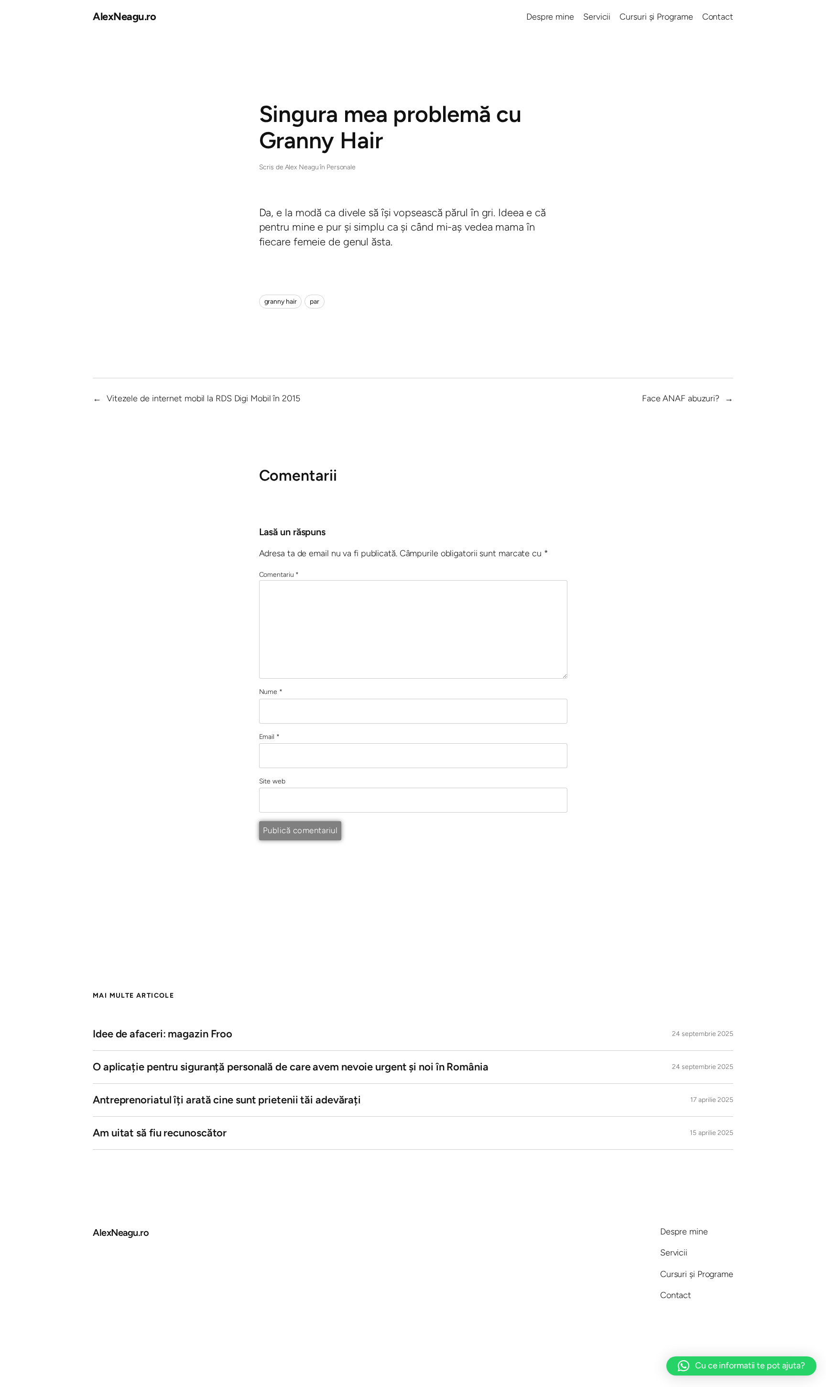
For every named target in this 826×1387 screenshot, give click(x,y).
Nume (271, 692)
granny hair (280, 301)
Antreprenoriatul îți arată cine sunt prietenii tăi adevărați (227, 1099)
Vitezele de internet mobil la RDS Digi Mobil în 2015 (203, 398)
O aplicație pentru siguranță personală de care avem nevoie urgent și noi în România (291, 1066)
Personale (341, 167)
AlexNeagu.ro (124, 16)
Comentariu (279, 575)
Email (269, 737)
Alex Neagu (302, 167)
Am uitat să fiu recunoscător (160, 1132)
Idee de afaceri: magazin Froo (162, 1033)
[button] (741, 1366)
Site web (272, 781)
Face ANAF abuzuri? (680, 398)
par (314, 301)
